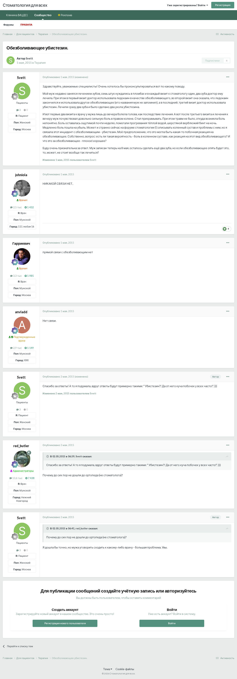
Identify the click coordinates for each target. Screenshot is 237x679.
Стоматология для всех (25, 5)
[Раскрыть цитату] (48, 456)
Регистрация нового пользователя (65, 623)
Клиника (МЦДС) (17, 15)
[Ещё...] (227, 77)
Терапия (40, 62)
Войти (172, 623)
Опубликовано (58, 77)
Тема (107, 669)
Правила (26, 24)
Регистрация (222, 5)
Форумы (8, 24)
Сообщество (42, 15)
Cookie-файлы (125, 669)
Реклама (66, 15)
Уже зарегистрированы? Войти (186, 5)
